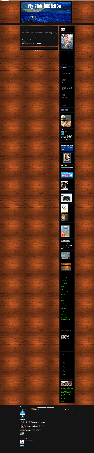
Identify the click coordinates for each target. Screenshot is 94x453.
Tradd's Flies (64, 82)
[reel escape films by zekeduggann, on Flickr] (70, 243)
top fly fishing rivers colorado (37, 44)
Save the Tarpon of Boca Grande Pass (66, 86)
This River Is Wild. (65, 69)
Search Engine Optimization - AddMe (25, 409)
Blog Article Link (23, 41)
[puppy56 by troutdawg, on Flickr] (67, 162)
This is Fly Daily (64, 78)
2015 (62, 367)
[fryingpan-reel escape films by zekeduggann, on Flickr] (65, 245)
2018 (62, 363)
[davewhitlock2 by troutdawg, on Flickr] (65, 221)
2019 (62, 362)
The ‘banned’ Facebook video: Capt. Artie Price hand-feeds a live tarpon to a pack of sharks (67, 88)
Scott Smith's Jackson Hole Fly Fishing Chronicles (67, 92)
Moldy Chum (64, 103)
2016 (62, 366)
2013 (62, 370)
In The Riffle (64, 105)
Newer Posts (23, 48)
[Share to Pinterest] (40, 43)
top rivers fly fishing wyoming (46, 44)
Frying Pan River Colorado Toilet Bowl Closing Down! (31, 424)
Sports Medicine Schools (22, 412)
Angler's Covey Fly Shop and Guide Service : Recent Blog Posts (66, 73)
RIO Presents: (64, 79)
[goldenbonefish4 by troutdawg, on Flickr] (65, 236)
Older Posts (55, 48)
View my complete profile (64, 140)
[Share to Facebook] (39, 43)
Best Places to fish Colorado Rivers (30, 29)
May (63, 360)
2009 (62, 375)
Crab (62, 83)
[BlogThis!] (38, 43)
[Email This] (37, 43)
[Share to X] (38, 43)
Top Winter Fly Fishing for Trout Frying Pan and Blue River (32, 432)
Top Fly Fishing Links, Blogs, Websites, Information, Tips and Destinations (30, 429)
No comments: (33, 43)
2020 (62, 355)
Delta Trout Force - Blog (66, 101)
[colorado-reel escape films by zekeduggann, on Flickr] (65, 247)
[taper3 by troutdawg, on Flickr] (64, 386)
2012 (62, 371)
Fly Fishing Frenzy (65, 97)
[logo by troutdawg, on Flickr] (65, 212)
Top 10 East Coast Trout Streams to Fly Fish (27, 421)
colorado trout (31, 44)
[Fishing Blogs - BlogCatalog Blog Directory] (41, 409)
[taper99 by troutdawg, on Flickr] (66, 241)
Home (39, 48)
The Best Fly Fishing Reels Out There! (29, 440)
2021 (62, 354)
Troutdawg (67, 131)
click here (32, 430)
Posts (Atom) (41, 50)
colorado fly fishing (25, 44)
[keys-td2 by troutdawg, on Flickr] (66, 270)
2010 (62, 374)
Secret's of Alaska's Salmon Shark (29, 445)
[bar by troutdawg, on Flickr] (61, 162)
